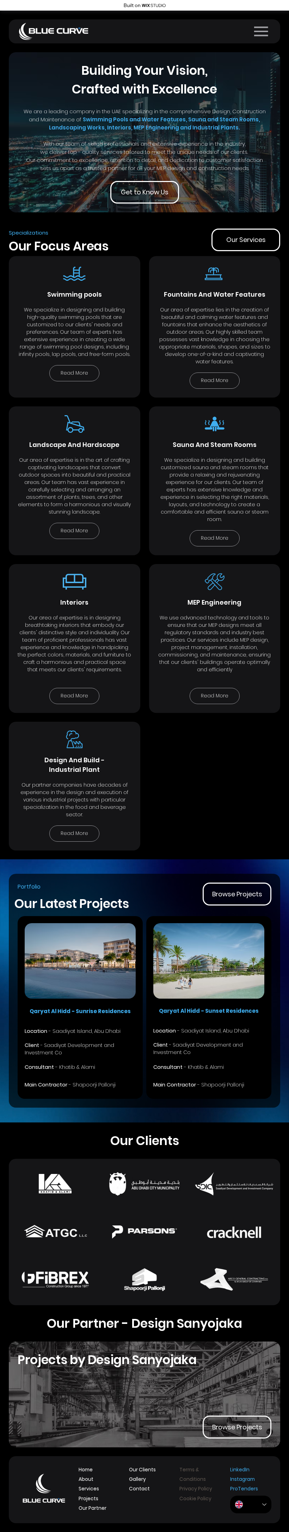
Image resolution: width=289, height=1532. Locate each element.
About (86, 1479)
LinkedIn (240, 1469)
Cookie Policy (195, 1498)
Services (89, 1488)
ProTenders (244, 1488)
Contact (140, 1488)
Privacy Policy (195, 1488)
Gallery (137, 1479)
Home (86, 1469)
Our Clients (142, 1469)
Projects (88, 1498)
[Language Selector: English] (250, 1504)
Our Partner (92, 1508)
